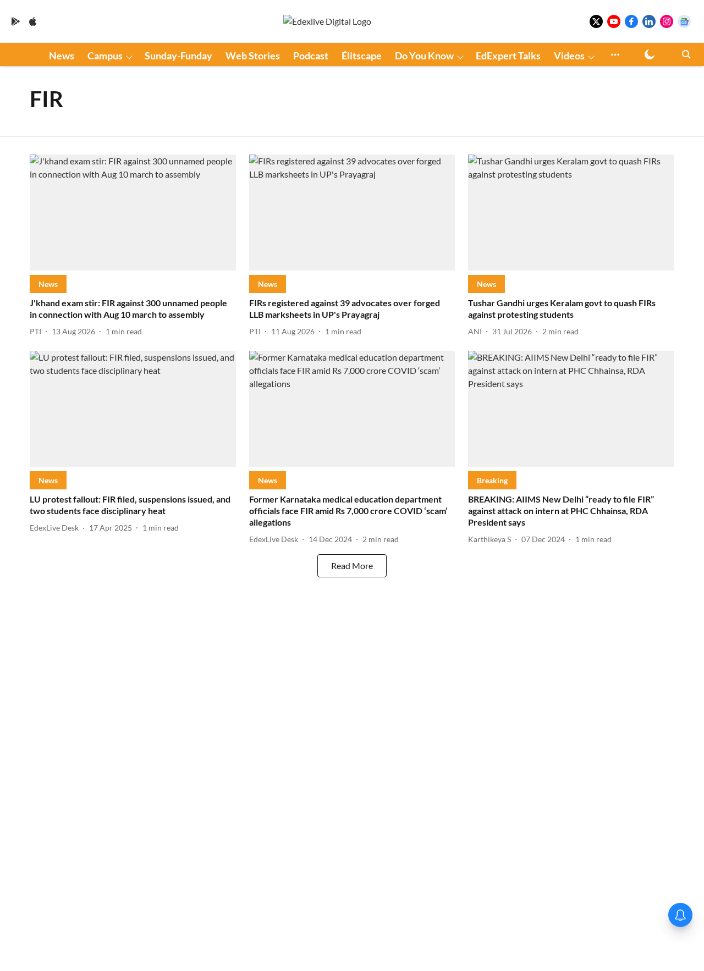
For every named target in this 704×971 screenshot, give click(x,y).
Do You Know (424, 55)
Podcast (310, 55)
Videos (569, 55)
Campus (105, 55)
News (61, 55)
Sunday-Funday (178, 55)
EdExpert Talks (508, 55)
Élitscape (362, 55)
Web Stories (253, 55)
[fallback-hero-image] (133, 213)
